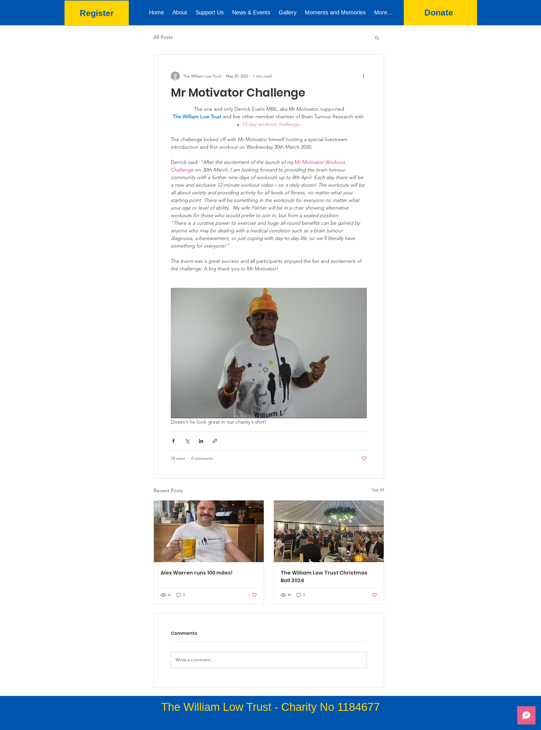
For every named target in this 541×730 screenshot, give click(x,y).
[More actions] (363, 76)
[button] (377, 37)
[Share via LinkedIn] (201, 441)
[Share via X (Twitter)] (187, 441)
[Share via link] (215, 441)
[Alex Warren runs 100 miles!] (209, 531)
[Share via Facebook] (173, 441)
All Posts (163, 37)
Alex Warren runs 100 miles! (196, 572)
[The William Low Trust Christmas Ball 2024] (329, 531)
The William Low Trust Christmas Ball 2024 (324, 576)
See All (378, 489)
